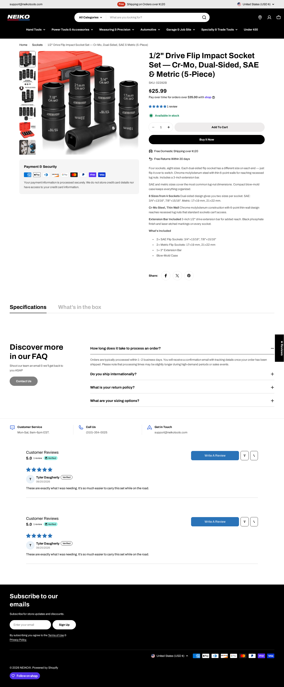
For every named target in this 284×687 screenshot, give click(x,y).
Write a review (215, 455)
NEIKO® (25, 667)
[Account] (269, 17)
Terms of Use (56, 635)
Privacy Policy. (18, 639)
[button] (158, 106)
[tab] (28, 308)
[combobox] (142, 17)
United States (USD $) (256, 4)
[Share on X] (177, 275)
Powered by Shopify (45, 667)
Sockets (37, 44)
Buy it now (206, 139)
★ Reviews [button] (281, 348)
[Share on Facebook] (165, 275)
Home (23, 44)
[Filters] (245, 455)
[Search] (204, 17)
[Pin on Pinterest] (189, 275)
